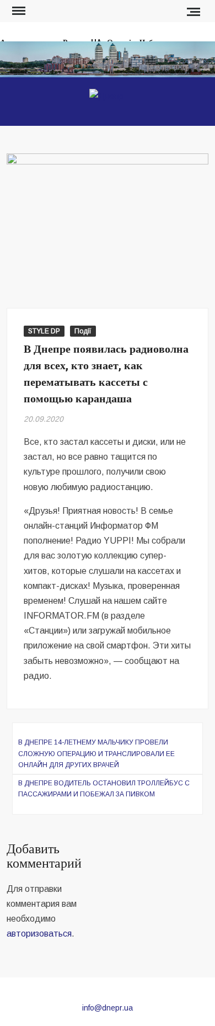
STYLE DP (44, 331)
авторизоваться (39, 933)
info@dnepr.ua (107, 1007)
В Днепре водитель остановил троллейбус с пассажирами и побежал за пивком (104, 788)
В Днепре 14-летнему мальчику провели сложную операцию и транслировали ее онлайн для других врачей (96, 753)
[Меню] (18, 11)
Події (83, 331)
